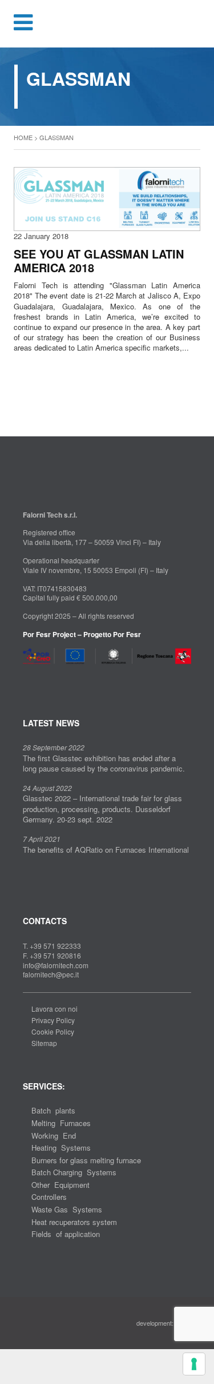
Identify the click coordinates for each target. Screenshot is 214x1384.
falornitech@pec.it (51, 974)
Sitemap (44, 1043)
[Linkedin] (44, 678)
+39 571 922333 (55, 945)
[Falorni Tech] (107, 25)
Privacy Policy (53, 1020)
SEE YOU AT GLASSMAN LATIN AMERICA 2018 (99, 261)
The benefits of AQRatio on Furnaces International (106, 849)
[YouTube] (62, 678)
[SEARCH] (198, 23)
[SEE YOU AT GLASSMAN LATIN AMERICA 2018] (107, 197)
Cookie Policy (52, 1031)
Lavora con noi (54, 1008)
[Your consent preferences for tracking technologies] (194, 1364)
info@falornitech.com (55, 965)
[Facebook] (26, 678)
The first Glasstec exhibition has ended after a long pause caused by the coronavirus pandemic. (104, 763)
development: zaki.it (163, 1322)
